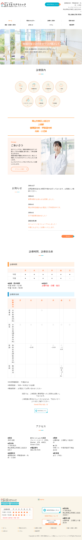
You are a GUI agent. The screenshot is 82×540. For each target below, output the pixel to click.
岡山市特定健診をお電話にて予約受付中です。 (45, 207)
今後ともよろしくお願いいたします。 (41, 227)
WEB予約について (51, 516)
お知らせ (30, 25)
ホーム (10, 20)
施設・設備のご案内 (10, 25)
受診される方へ (30, 20)
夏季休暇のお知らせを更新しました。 (41, 199)
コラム (51, 25)
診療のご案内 (51, 20)
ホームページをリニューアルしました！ (42, 224)
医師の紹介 (72, 20)
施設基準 (71, 25)
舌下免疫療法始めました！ (37, 216)
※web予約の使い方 (41, 404)
